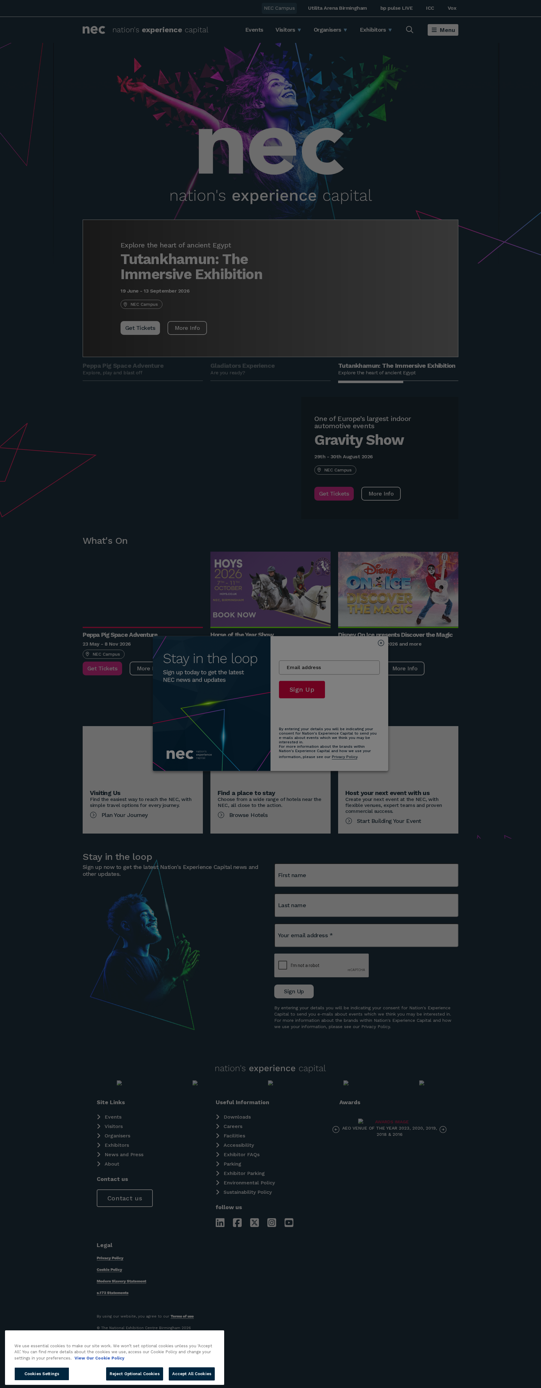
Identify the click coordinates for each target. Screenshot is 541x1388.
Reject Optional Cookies (135, 1373)
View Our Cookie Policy (99, 1358)
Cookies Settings (41, 1373)
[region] (114, 1357)
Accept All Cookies (191, 1373)
